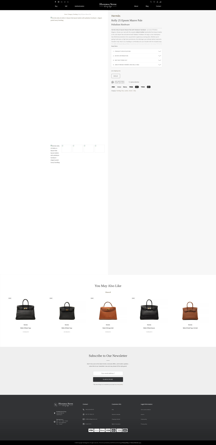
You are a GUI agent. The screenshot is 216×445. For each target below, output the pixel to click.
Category (70, 14)
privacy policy (119, 384)
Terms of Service (134, 442)
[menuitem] (61, 2)
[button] (55, 208)
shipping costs (117, 70)
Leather (126, 90)
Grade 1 (131, 90)
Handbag (75, 14)
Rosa (123, 90)
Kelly (135, 90)
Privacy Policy (125, 442)
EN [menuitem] (61, 2)
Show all (108, 292)
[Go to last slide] (4, 317)
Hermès (115, 15)
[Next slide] (103, 80)
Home (65, 14)
